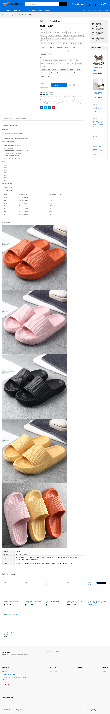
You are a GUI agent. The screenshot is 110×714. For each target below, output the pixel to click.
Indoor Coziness (68, 100)
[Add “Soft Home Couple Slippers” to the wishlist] (69, 85)
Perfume (104, 671)
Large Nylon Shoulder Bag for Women (11, 633)
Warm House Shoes (78, 103)
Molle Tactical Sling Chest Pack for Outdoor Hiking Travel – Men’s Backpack (97, 603)
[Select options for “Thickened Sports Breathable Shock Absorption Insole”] (70, 597)
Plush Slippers (58, 102)
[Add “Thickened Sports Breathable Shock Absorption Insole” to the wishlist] (77, 597)
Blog (106, 10)
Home (28, 10)
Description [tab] (8, 118)
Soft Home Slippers (50, 103)
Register (105, 4)
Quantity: (42, 83)
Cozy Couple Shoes (51, 98)
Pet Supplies (47, 10)
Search (63, 4)
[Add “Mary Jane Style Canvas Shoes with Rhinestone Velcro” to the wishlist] (14, 597)
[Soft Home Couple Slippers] (41, 107)
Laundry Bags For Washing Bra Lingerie (33, 602)
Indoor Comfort (59, 100)
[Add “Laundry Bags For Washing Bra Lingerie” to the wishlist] (35, 597)
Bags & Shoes (49, 94)
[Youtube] (8, 684)
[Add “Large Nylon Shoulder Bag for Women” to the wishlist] (14, 629)
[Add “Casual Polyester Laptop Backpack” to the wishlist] (56, 597)
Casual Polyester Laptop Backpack (52, 602)
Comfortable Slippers (48, 96)
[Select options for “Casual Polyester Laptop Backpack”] (49, 597)
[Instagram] (11, 684)
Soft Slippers (59, 103)
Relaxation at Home (67, 102)
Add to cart (59, 85)
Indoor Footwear (77, 100)
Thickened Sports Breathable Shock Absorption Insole (74, 602)
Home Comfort (72, 98)
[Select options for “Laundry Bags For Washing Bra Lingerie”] (28, 597)
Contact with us (99, 10)
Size (41, 29)
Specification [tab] (21, 118)
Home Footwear (50, 100)
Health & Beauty (37, 10)
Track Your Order (87, 10)
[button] (43, 44)
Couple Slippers (71, 96)
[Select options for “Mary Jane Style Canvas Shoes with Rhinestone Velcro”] (7, 597)
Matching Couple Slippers (46, 102)
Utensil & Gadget (53, 671)
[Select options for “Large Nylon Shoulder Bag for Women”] (7, 629)
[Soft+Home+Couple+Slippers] (45, 107)
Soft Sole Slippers (67, 103)
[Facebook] (3, 684)
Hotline (77, 3)
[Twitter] (5, 684)
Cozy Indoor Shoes (62, 98)
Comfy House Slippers (61, 96)
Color (41, 58)
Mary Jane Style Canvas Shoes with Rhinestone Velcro (12, 602)
